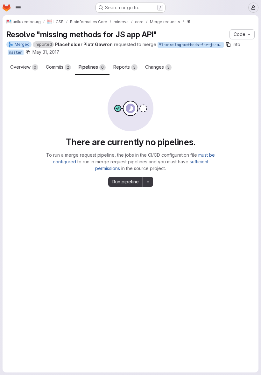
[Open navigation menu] (18, 8)
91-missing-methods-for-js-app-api (191, 44)
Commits (57, 67)
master (15, 52)
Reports (124, 67)
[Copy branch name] (228, 44)
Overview (23, 67)
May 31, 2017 (45, 52)
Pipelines (91, 67)
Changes (157, 67)
